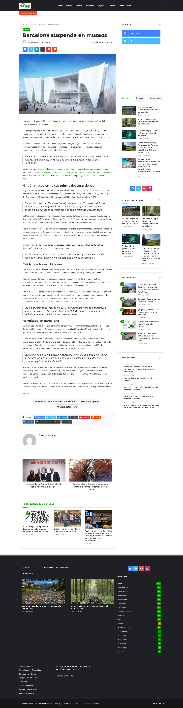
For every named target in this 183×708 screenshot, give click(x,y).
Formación (23, 682)
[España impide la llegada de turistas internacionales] (67, 518)
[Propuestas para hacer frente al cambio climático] (129, 325)
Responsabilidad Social (28, 689)
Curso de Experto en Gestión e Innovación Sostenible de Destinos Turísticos (148, 288)
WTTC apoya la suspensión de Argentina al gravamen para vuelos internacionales (35, 529)
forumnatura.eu (32, 42)
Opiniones (122, 608)
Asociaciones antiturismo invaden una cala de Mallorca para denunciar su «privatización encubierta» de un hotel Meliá (149, 166)
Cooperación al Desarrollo (29, 678)
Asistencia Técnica (26, 693)
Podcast (112, 6)
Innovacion (122, 600)
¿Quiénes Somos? (26, 666)
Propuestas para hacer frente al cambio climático (148, 324)
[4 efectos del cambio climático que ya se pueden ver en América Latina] (129, 336)
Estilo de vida (123, 592)
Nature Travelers (124, 628)
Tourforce (122, 640)
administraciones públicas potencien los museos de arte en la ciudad (56, 301)
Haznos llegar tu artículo (65, 676)
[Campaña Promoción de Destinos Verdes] (129, 302)
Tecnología (122, 648)
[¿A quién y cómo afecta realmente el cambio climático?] (129, 312)
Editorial (79, 6)
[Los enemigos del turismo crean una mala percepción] (129, 110)
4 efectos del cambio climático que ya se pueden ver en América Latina (148, 337)
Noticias (69, 6)
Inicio (60, 6)
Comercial (122, 604)
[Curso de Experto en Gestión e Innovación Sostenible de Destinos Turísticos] (129, 288)
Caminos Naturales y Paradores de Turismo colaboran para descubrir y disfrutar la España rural (148, 148)
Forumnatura (123, 588)
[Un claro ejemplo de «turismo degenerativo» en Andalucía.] (129, 122)
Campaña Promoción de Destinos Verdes (149, 300)
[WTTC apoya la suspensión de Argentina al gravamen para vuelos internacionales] (36, 517)
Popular (139, 98)
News (120, 620)
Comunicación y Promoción (30, 670)
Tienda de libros (125, 6)
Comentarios (155, 98)
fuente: (26, 393)
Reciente (125, 98)
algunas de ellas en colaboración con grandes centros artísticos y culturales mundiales (71, 172)
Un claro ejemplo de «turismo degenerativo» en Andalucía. (148, 121)
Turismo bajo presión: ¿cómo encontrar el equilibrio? (58, 13)
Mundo (120, 624)
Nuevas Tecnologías (27, 686)
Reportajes (90, 6)
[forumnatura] (25, 6)
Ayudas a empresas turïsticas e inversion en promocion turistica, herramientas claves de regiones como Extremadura (98, 536)
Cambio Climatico (125, 612)
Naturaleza (122, 596)
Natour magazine (90, 401)
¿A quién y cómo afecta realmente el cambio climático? (148, 312)
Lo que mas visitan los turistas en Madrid (56, 401)
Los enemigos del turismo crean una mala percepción (149, 109)
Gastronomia (123, 632)
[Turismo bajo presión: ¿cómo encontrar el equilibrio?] (129, 134)
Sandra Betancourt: (67, 407)
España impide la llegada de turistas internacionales (67, 530)
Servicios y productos (27, 674)
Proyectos (101, 6)
